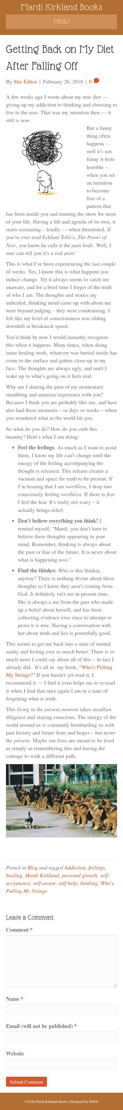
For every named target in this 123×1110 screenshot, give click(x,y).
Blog (32, 867)
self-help (68, 883)
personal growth (79, 875)
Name (14, 999)
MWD (93, 1101)
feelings (96, 867)
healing (14, 875)
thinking (89, 883)
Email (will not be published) (41, 1026)
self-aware (44, 883)
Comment (19, 929)
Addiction (74, 867)
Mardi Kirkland (42, 875)
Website (15, 1053)
